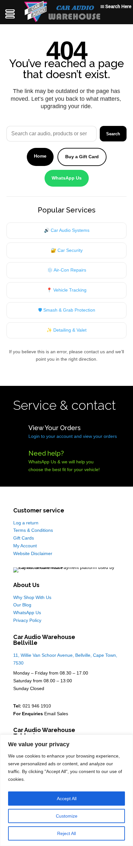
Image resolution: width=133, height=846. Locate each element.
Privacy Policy (27, 620)
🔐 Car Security (67, 250)
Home (40, 156)
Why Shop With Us (32, 597)
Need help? (46, 453)
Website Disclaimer (32, 553)
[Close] (126, 740)
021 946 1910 (37, 705)
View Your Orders (54, 428)
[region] (66, 790)
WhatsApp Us (67, 178)
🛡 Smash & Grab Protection (66, 310)
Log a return (25, 522)
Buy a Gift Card (82, 156)
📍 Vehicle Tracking (66, 290)
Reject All (66, 833)
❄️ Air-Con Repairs (66, 270)
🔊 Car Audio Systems (66, 230)
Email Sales (56, 713)
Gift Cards (23, 538)
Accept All (67, 798)
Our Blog (22, 604)
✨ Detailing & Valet (66, 330)
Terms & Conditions (33, 530)
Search (113, 133)
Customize (66, 816)
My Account (25, 545)
